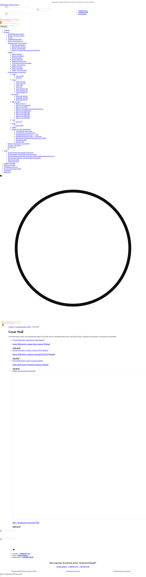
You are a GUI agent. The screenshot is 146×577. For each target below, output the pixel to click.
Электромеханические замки (21, 63)
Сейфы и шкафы (9, 163)
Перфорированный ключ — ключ (27, 134)
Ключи (10, 37)
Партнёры (7, 170)
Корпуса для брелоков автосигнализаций (26, 50)
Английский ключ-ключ (24, 131)
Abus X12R (20, 76)
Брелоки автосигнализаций (17, 43)
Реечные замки (17, 58)
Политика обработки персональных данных (24, 571)
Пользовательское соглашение (121, 571)
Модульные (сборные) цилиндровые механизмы (24, 158)
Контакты (7, 172)
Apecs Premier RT (22, 92)
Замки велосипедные (19, 61)
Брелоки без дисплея (19, 47)
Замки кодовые (17, 66)
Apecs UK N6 (20, 81)
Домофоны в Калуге (11, 167)
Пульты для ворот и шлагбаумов (19, 143)
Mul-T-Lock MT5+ (22, 107)
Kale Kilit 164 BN (22, 96)
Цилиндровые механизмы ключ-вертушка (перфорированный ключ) (31, 156)
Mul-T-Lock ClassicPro (23, 105)
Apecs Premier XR (22, 89)
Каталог (6, 32)
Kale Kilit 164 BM (22, 98)
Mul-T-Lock (16, 102)
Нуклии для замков (14, 145)
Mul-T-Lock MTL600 (23, 116)
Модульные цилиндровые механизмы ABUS (31, 138)
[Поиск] (1, 22)
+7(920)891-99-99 (83, 12)
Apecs (14, 80)
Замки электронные (18, 65)
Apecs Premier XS (22, 90)
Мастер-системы (13, 160)
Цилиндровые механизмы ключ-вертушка (22, 154)
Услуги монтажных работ (12, 169)
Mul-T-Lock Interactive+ (23, 111)
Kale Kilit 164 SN (21, 100)
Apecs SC (19, 87)
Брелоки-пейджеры (18, 45)
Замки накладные (18, 56)
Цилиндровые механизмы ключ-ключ (20, 152)
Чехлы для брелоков (19, 48)
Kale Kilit (15, 94)
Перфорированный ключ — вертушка (29, 136)
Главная (6, 30)
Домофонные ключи (15, 39)
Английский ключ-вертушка (25, 133)
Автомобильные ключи (16, 34)
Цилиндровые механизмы (17, 72)
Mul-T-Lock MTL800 (23, 118)
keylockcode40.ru (62, 567)
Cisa (13, 120)
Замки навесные (17, 59)
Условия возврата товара (73, 571)
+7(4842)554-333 (73, 567)
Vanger (14, 127)
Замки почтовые (17, 68)
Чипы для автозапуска (15, 41)
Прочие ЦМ (20, 142)
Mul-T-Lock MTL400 (23, 114)
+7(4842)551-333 (24, 553)
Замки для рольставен (19, 70)
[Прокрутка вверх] (1, 576)
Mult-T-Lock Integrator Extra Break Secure (29, 109)
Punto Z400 (19, 125)
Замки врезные (17, 54)
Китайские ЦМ (21, 140)
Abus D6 (19, 78)
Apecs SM (19, 85)
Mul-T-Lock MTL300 (23, 112)
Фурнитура (12, 147)
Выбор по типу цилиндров (21, 129)
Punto (14, 124)
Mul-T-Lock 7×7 (21, 103)
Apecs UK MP (20, 83)
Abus (13, 74)
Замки (10, 52)
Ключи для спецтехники (16, 36)
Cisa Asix (19, 122)
